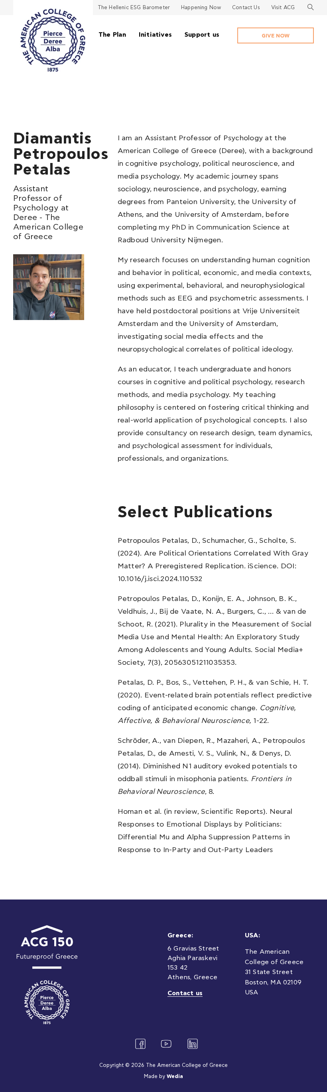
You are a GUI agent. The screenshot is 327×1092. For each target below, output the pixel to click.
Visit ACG (283, 7)
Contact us (185, 993)
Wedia (175, 1076)
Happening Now (201, 7)
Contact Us (246, 7)
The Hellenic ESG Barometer (134, 7)
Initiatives (155, 34)
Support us (202, 34)
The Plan (112, 34)
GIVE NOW (276, 36)
